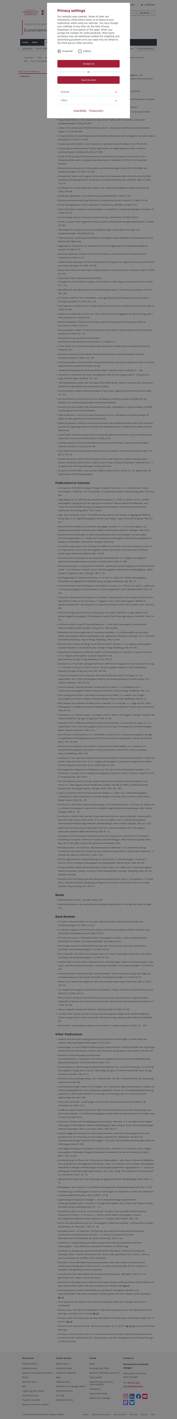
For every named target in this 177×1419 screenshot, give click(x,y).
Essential (67, 51)
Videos (87, 51)
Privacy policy (96, 110)
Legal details (80, 110)
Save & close (88, 80)
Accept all (88, 63)
